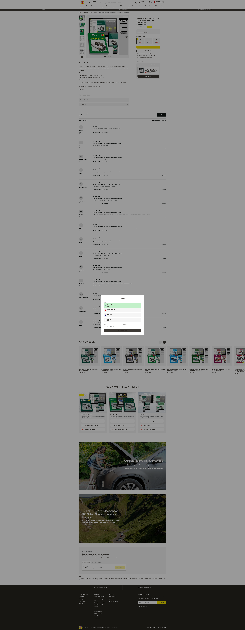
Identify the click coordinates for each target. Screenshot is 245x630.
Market (105, 324)
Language (125, 324)
